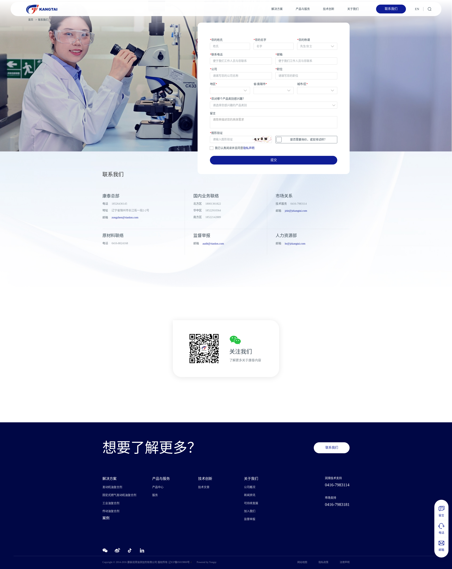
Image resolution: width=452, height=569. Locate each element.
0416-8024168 (120, 243)
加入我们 (249, 511)
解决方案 (277, 8)
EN (417, 9)
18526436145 (119, 203)
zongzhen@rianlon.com (125, 217)
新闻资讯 (249, 495)
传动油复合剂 (110, 511)
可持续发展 (251, 503)
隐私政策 (323, 562)
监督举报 (249, 519)
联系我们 (43, 19)
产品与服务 (303, 8)
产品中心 (157, 487)
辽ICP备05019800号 (179, 562)
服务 (155, 495)
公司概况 (249, 487)
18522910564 (213, 210)
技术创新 (328, 8)
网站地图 (302, 562)
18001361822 (213, 203)
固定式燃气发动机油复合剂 (119, 495)
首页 (30, 19)
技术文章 (203, 487)
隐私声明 (248, 148)
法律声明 (345, 562)
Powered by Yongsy (206, 562)
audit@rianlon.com (213, 243)
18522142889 (213, 217)
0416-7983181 (337, 504)
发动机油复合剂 (112, 487)
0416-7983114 (298, 203)
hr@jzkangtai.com (295, 243)
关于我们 (353, 8)
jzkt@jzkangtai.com (296, 210)
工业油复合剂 (110, 503)
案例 (105, 518)
